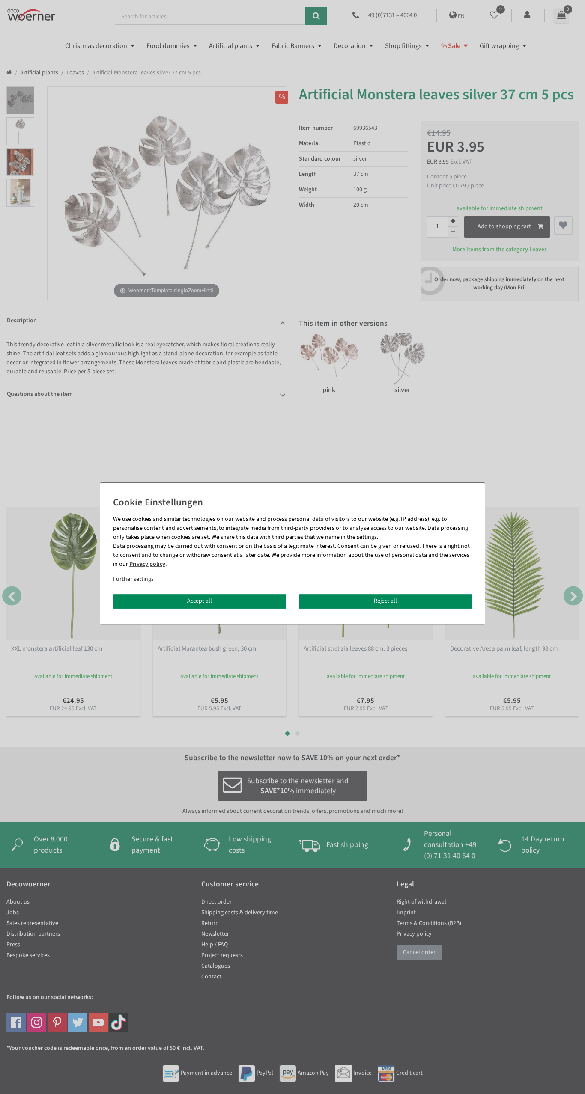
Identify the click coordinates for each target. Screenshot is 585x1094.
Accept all (199, 601)
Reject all (385, 601)
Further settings (133, 579)
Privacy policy (147, 564)
